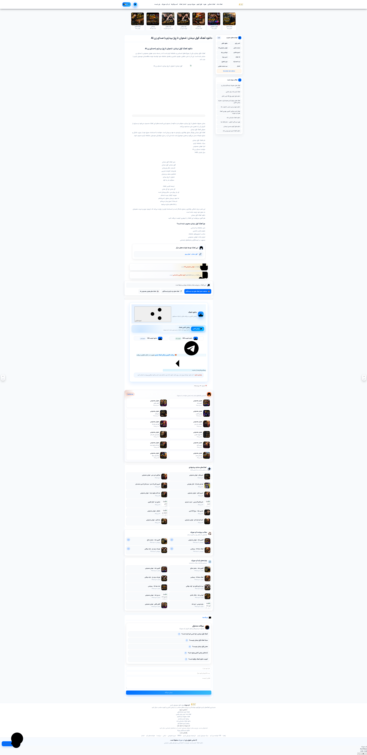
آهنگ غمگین (211, 4)
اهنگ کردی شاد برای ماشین (233, 92)
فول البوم (199, 4)
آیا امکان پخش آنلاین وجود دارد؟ (198, 653)
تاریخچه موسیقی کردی (189, 736)
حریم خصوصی (172, 736)
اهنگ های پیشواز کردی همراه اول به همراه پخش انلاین (229, 102)
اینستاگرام (183, 731)
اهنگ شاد (219, 4)
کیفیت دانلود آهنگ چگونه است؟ (198, 659)
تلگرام (188, 731)
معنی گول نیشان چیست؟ (200, 647)
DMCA (179, 736)
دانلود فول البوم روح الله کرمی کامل (231, 96)
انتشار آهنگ (182, 4)
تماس (164, 736)
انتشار (142, 736)
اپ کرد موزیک (166, 4)
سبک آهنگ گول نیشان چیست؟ (198, 640)
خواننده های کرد (150, 736)
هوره (204, 4)
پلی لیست (157, 4)
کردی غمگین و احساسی (179, 275)
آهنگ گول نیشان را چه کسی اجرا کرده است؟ (194, 634)
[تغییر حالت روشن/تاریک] (126, 4)
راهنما (224, 736)
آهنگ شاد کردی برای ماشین (183, 714)
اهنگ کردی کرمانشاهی (183, 712)
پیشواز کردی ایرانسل (183, 719)
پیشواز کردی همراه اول (183, 723)
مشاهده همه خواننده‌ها (229, 71)
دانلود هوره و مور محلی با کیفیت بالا (230, 107)
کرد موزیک (182, 740)
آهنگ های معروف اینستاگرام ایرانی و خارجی (230, 86)
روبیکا (178, 731)
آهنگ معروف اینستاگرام (183, 717)
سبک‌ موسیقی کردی (202, 736)
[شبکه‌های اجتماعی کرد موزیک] (17, 738)
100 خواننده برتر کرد (215, 736)
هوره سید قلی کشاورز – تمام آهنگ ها (230, 122)
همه (219, 38)
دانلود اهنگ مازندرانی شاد (233, 118)
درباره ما (159, 736)
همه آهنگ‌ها (130, 394)
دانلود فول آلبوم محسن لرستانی (231, 127)
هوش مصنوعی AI (189, 267)
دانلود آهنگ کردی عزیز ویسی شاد (231, 131)
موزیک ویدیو (191, 4)
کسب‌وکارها (174, 4)
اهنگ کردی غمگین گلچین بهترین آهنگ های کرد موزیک (230, 112)
